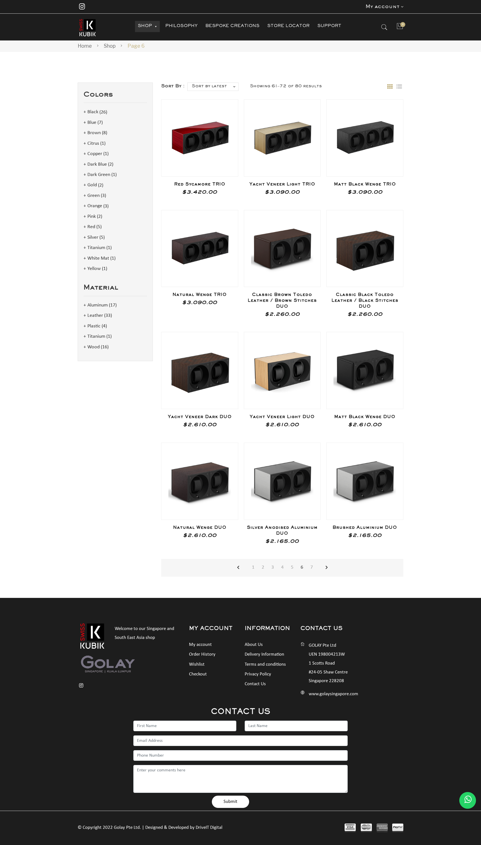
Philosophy (181, 26)
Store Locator (288, 26)
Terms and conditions (265, 664)
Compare (226, 126)
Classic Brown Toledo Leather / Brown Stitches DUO (282, 301)
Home (85, 46)
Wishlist (197, 664)
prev (238, 567)
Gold (92, 185)
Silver (92, 237)
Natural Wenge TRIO (200, 295)
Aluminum (97, 305)
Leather (95, 315)
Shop (145, 26)
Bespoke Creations (232, 26)
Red (91, 227)
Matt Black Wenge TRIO (365, 185)
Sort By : (173, 86)
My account (200, 644)
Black (92, 112)
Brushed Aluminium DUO (365, 528)
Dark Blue (97, 164)
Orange (94, 206)
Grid (390, 87)
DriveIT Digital (209, 827)
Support (329, 26)
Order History (202, 654)
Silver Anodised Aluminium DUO (282, 531)
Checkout (198, 674)
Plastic (93, 326)
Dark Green (98, 174)
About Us (254, 644)
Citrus (93, 143)
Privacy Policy (258, 674)
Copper (94, 153)
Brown (94, 133)
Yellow (94, 268)
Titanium (96, 247)
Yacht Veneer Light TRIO (282, 185)
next (326, 567)
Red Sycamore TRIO (199, 185)
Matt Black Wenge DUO (364, 417)
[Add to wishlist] (226, 111)
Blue (91, 122)
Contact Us (255, 684)
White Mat (98, 258)
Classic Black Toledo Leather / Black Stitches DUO (365, 301)
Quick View (226, 164)
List (399, 87)
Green (93, 195)
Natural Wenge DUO (199, 528)
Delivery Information (264, 654)
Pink (91, 216)
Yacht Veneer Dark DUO (200, 417)
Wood (93, 347)
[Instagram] (82, 6)
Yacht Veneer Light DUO (282, 417)
